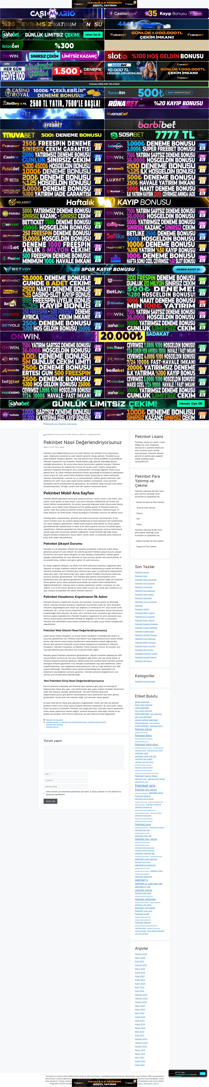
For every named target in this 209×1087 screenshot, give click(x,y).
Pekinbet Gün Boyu (143, 661)
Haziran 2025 (141, 965)
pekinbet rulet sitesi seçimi (142, 868)
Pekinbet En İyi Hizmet (145, 617)
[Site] (52, 146)
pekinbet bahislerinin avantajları (144, 738)
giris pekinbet (156, 714)
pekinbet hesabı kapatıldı (142, 813)
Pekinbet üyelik (142, 914)
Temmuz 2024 (141, 998)
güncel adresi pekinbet (146, 720)
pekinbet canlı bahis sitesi (144, 762)
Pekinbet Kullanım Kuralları (146, 624)
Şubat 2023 (140, 1061)
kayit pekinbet (154, 723)
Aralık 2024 (140, 980)
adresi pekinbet (142, 702)
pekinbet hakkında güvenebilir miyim (145, 810)
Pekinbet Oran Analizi (144, 594)
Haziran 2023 (141, 1046)
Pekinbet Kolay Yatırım (144, 620)
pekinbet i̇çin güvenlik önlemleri (144, 818)
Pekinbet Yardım (142, 609)
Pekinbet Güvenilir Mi (153, 804)
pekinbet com (140, 779)
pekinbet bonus (140, 750)
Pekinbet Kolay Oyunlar (145, 646)
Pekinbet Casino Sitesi (146, 776)
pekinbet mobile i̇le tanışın (142, 845)
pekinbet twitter (143, 890)
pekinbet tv (141, 879)
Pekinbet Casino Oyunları (144, 767)
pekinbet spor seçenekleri (142, 874)
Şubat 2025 (140, 972)
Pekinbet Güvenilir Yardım (146, 654)
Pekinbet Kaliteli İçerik (144, 631)
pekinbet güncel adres (144, 799)
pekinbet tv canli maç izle (148, 883)
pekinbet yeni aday (155, 902)
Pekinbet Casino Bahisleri (146, 628)
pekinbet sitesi (156, 871)
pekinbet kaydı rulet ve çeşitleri (144, 821)
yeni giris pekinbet (141, 934)
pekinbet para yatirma (146, 859)
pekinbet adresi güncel (141, 732)
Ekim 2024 (139, 987)
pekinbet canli (141, 753)
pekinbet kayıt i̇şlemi (156, 827)
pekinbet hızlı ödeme (156, 813)
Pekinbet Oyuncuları (144, 587)
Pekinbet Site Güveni (144, 650)
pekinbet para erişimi (156, 856)
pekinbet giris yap (141, 782)
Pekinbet (139, 606)
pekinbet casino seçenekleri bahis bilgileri (146, 773)
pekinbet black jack (158, 748)
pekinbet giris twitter (156, 779)
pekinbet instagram (143, 815)
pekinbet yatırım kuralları (142, 902)
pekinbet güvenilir (140, 804)
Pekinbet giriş (145, 785)
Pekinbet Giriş (141, 576)
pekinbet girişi (156, 793)
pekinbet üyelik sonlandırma (143, 920)
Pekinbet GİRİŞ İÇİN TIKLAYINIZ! (104, 84)
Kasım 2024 (140, 984)
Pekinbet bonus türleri (155, 750)
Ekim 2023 (139, 1032)
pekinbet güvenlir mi (53, 722)
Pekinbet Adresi (142, 572)
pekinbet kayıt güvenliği (141, 827)
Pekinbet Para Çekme (142, 862)
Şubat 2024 (140, 1017)
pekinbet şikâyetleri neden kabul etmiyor (146, 925)
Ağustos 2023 (141, 1039)
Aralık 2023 (140, 1024)
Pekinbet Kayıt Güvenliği (145, 580)
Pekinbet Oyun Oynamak (146, 602)
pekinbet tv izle (142, 887)
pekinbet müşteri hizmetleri (144, 850)
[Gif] (104, 202)
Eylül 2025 (139, 961)
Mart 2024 (139, 1013)
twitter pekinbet (140, 931)
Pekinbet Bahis (143, 735)
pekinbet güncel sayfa (141, 802)
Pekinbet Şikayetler (143, 598)
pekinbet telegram (143, 876)
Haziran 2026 (141, 954)
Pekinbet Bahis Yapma (145, 613)
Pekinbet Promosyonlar (54, 720)
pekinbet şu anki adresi (153, 928)
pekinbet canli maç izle (145, 756)
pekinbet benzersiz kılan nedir (143, 748)
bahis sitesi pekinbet (143, 705)
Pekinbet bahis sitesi (146, 744)
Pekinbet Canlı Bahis (143, 759)
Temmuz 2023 (141, 1043)
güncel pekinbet (141, 723)
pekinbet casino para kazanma (143, 770)
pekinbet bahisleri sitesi (141, 741)
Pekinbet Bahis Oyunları (145, 643)
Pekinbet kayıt (143, 824)
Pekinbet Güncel (142, 796)
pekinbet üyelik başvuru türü (143, 917)
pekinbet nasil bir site (145, 853)
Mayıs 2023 (140, 1050)
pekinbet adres (156, 726)
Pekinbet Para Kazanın (145, 583)
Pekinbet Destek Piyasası (146, 635)
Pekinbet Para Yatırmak (54, 724)
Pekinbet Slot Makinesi (145, 591)
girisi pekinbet (142, 713)
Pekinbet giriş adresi (146, 789)
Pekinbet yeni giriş (143, 911)
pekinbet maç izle (143, 836)
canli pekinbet (142, 708)
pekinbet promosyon (145, 865)
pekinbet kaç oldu (142, 830)
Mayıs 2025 (140, 969)
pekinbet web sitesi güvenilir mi (144, 896)
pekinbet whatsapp (145, 899)
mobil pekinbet (142, 726)
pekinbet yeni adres (143, 905)
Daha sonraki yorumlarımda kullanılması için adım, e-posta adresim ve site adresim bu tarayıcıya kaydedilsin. (83, 793)
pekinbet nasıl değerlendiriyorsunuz (74, 722)
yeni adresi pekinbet (155, 931)
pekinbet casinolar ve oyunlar (143, 765)
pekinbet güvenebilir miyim (155, 802)
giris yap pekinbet (143, 717)
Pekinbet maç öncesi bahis (142, 842)
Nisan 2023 (140, 1054)
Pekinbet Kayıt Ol (52, 727)
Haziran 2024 (141, 1002)
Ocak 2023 (140, 1065)
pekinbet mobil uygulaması (144, 848)
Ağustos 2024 (141, 995)
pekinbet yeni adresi (145, 908)
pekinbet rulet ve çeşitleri (142, 871)
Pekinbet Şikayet (143, 922)
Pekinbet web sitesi (143, 893)
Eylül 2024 (139, 991)
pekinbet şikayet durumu (97, 722)
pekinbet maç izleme (146, 839)
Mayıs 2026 (140, 958)
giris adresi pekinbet (143, 711)
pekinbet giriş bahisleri (141, 793)
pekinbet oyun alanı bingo (142, 856)
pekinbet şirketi (140, 928)
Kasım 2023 (140, 1028)
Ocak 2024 (140, 1021)
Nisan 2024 (140, 1009)
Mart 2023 (139, 1057)
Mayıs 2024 (140, 1006)
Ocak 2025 (139, 976)
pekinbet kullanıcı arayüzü (142, 833)
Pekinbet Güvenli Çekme (145, 657)
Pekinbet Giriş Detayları (145, 639)
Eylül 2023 (139, 1035)
